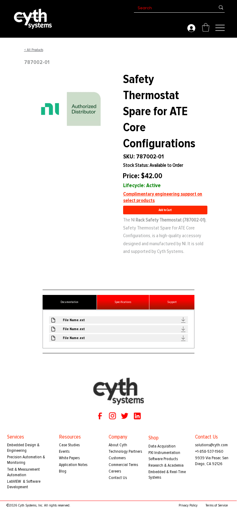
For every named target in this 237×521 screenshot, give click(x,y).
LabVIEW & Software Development (23, 484)
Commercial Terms (123, 464)
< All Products (33, 50)
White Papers (69, 457)
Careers (115, 471)
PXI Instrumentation (164, 452)
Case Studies (69, 444)
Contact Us (118, 477)
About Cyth (118, 444)
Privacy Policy (188, 505)
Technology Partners (125, 451)
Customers (117, 457)
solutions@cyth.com (211, 444)
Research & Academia (166, 465)
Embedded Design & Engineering (23, 447)
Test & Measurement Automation (23, 472)
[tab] (70, 302)
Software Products (163, 458)
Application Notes (73, 464)
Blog (62, 471)
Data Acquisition (162, 446)
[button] (205, 27)
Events (64, 451)
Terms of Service (217, 505)
